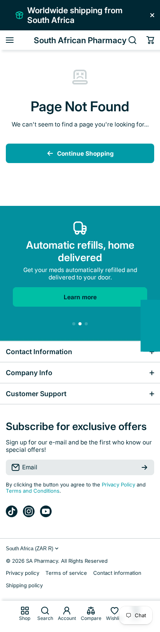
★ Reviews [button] (156, 326)
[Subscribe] (144, 467)
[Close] (152, 15)
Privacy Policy (118, 484)
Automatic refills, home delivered (80, 251)
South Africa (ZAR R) (29, 548)
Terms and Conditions (32, 491)
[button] (150, 40)
